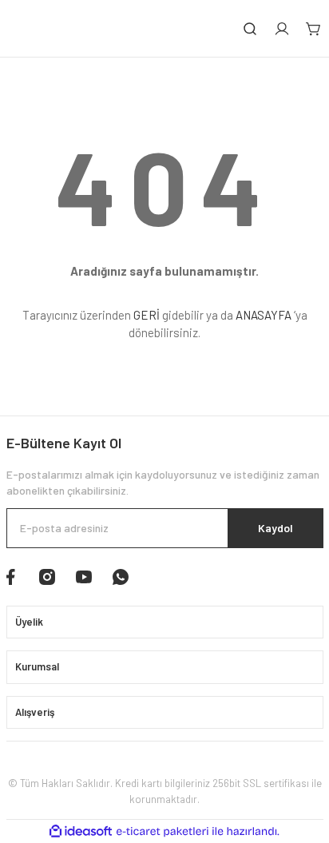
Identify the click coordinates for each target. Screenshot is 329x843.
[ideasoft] (81, 831)
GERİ (146, 315)
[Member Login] (281, 28)
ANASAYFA (263, 315)
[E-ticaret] (162, 832)
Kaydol (275, 528)
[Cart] (313, 28)
